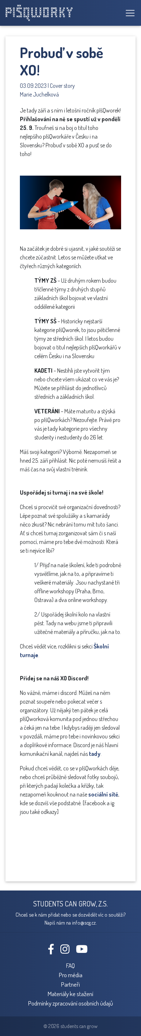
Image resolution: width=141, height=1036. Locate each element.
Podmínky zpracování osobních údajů (70, 1003)
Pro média (70, 975)
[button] (114, 171)
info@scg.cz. (84, 922)
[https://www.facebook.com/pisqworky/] (53, 950)
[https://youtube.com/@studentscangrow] (84, 950)
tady (95, 753)
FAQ (70, 965)
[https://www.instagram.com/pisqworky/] (67, 950)
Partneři (70, 984)
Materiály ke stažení (70, 994)
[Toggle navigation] (128, 13)
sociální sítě (103, 794)
